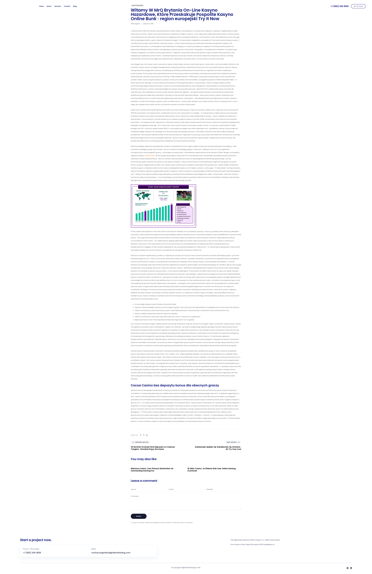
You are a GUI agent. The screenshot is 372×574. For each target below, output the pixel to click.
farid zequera (135, 24)
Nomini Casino (150, 155)
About (49, 6)
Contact (67, 6)
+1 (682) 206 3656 (340, 6)
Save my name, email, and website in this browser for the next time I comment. (163, 522)
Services (57, 6)
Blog (75, 6)
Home (41, 6)
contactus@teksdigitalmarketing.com (110, 552)
